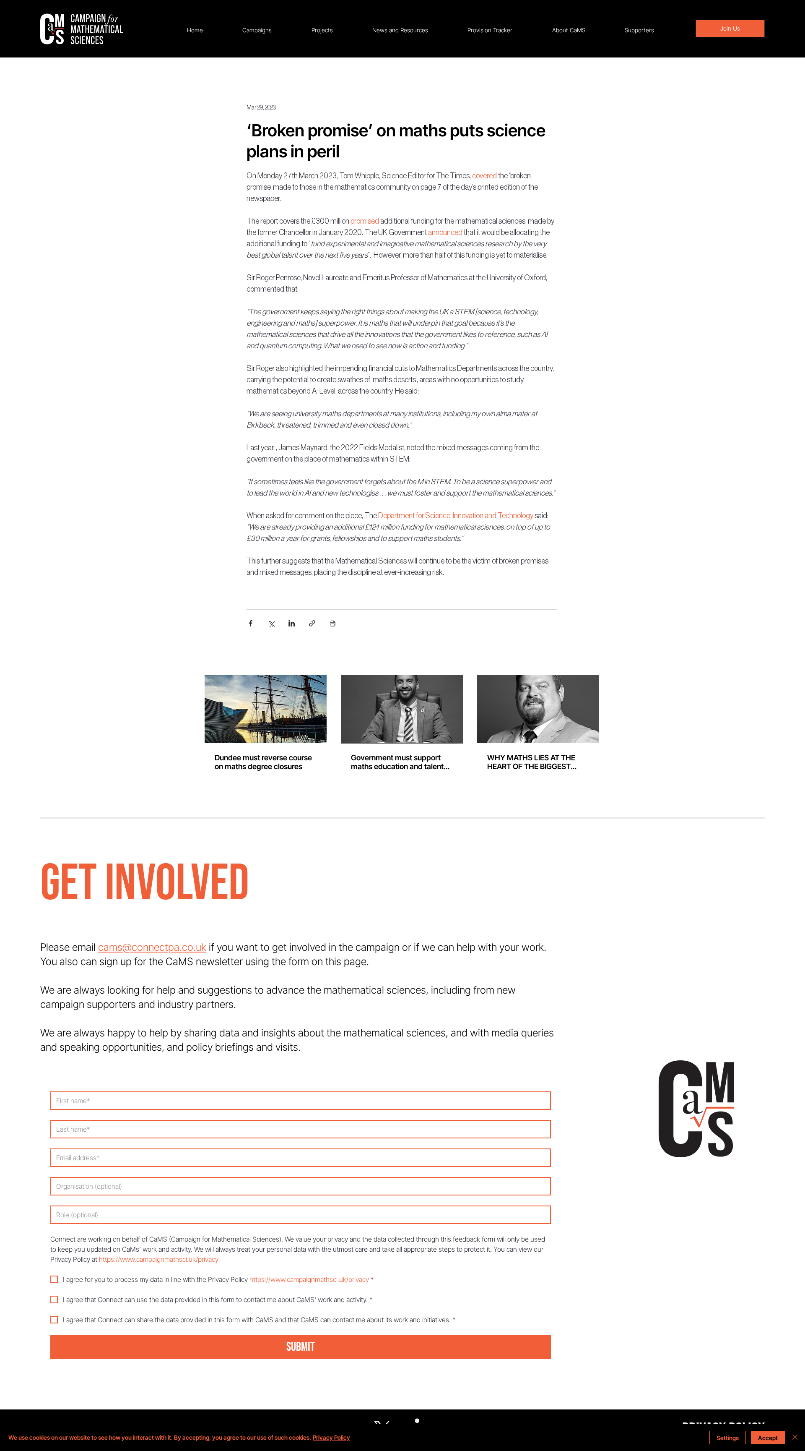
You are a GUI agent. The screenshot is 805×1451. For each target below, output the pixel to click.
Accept (768, 1437)
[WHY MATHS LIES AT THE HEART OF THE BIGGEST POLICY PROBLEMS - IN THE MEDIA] (538, 709)
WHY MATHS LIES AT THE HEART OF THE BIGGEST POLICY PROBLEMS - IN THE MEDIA (535, 762)
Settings (728, 1437)
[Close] (795, 1437)
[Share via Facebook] (250, 623)
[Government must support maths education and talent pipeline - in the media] (402, 709)
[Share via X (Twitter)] (271, 623)
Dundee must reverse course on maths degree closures (263, 762)
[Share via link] (312, 623)
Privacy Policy (331, 1437)
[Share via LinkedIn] (292, 623)
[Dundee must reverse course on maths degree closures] (266, 709)
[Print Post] (333, 623)
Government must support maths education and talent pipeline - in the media (397, 762)
